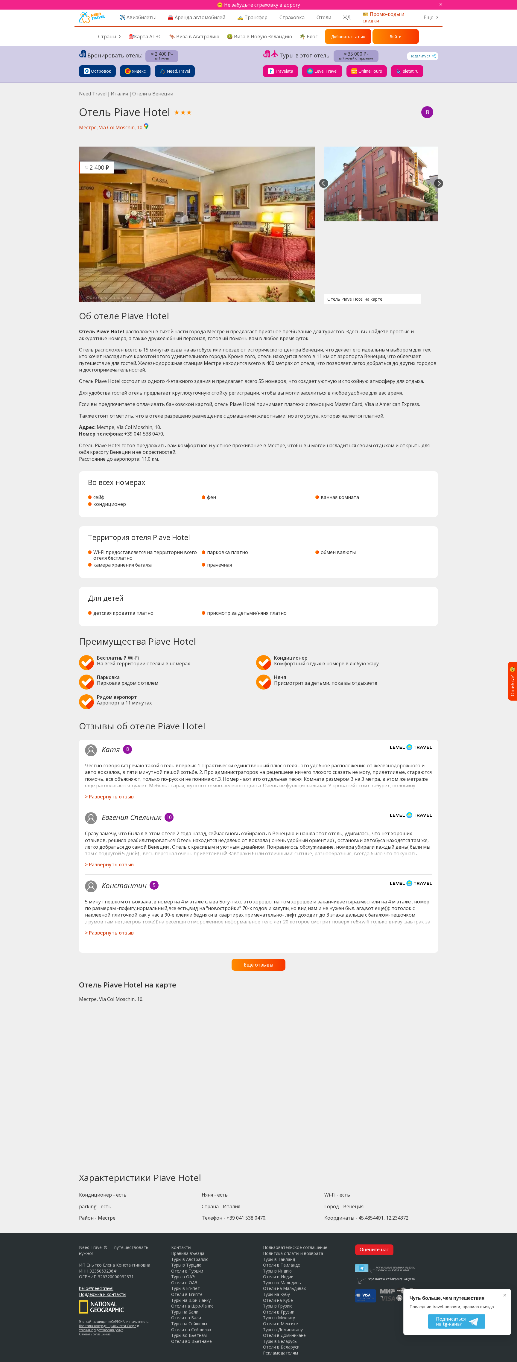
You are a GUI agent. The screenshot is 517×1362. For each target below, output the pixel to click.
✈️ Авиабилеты (137, 17)
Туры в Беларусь (280, 1341)
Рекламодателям (280, 1353)
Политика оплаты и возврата (293, 1253)
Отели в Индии (278, 1276)
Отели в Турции (187, 1271)
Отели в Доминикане (284, 1335)
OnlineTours (370, 71)
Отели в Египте (187, 1294)
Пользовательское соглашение (295, 1247)
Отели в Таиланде (281, 1265)
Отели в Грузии (278, 1312)
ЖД (347, 17)
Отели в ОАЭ (184, 1282)
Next (438, 184)
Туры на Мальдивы (282, 1282)
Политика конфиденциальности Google (107, 1326)
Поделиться (420, 56)
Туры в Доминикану (283, 1329)
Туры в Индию (277, 1271)
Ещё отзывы (258, 964)
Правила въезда (187, 1253)
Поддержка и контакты (102, 1294)
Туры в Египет (185, 1288)
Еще (429, 17)
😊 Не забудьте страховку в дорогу (258, 4)
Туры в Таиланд (279, 1259)
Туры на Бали (184, 1312)
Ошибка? (512, 681)
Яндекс (139, 71)
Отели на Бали (186, 1317)
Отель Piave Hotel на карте (354, 299)
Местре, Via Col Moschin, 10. (111, 127)
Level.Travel (325, 71)
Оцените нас (374, 1250)
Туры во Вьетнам (189, 1335)
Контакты (181, 1247)
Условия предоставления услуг (101, 1330)
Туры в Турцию (186, 1265)
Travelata (284, 71)
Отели (324, 17)
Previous (324, 184)
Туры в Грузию (278, 1306)
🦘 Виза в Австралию (194, 36)
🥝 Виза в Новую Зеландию (259, 36)
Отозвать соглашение (94, 1334)
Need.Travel (178, 71)
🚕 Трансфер (252, 17)
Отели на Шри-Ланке (192, 1306)
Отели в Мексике (280, 1323)
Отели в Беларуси (281, 1347)
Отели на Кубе (278, 1300)
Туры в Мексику (279, 1317)
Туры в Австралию (190, 1259)
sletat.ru (411, 71)
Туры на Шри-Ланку (191, 1300)
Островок (101, 71)
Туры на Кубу (276, 1294)
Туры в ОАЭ (183, 1276)
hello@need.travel (96, 1288)
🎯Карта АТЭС (145, 36)
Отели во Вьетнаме (191, 1341)
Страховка (292, 17)
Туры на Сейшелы (189, 1323)
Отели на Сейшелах (191, 1329)
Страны (107, 36)
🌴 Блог (308, 36)
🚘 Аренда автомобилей (196, 17)
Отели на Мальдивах (284, 1288)
